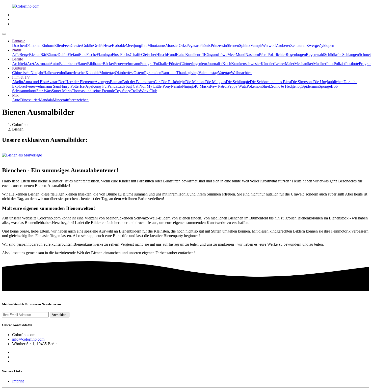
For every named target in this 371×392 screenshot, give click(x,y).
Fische (91, 54)
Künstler (267, 63)
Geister (76, 45)
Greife (98, 45)
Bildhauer (95, 63)
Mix (15, 95)
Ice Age (86, 86)
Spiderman (310, 86)
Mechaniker (303, 63)
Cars (157, 82)
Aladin (17, 82)
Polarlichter (277, 54)
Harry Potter (70, 86)
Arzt (30, 63)
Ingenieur (199, 63)
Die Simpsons (302, 82)
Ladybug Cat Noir (132, 86)
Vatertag (224, 73)
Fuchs (125, 54)
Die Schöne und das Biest (270, 82)
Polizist (339, 63)
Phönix (205, 45)
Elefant (73, 54)
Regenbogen (296, 54)
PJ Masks (202, 86)
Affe (15, 54)
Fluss (116, 54)
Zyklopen (326, 45)
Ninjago (188, 86)
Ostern (139, 73)
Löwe (222, 54)
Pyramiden (152, 73)
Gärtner (186, 63)
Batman (116, 82)
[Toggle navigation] (4, 34)
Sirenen (233, 45)
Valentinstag (208, 73)
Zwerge (312, 45)
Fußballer (161, 63)
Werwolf (269, 45)
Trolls (135, 91)
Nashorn (252, 54)
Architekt (19, 63)
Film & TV (21, 77)
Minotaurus (156, 45)
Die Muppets (215, 82)
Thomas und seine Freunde (93, 91)
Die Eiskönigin (173, 82)
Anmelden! (59, 315)
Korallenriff (194, 54)
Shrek (266, 86)
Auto (16, 100)
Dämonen (33, 45)
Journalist (214, 63)
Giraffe (135, 54)
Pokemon (254, 86)
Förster (174, 63)
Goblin (87, 45)
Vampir (256, 45)
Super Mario (62, 91)
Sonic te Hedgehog (286, 86)
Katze (180, 54)
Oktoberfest (124, 73)
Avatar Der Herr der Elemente (71, 82)
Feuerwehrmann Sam (43, 86)
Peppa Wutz (237, 86)
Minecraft (60, 100)
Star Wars (44, 91)
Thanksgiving (187, 73)
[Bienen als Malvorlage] (22, 155)
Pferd (263, 54)
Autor (54, 63)
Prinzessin (219, 45)
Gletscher (148, 54)
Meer (231, 54)
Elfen (58, 45)
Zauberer (283, 45)
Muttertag (107, 73)
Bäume (52, 54)
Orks (183, 45)
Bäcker (108, 63)
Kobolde (119, 45)
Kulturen (19, 68)
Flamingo (104, 54)
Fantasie (18, 41)
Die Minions (195, 82)
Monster (172, 45)
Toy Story (123, 91)
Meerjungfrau (136, 45)
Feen (67, 45)
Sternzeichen (78, 100)
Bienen (34, 54)
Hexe (107, 45)
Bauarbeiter (68, 63)
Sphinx (244, 45)
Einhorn (47, 45)
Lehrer (279, 63)
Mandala (46, 100)
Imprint (18, 381)
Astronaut (42, 63)
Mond (240, 54)
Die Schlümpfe (238, 82)
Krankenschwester (246, 63)
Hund (171, 54)
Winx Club (148, 91)
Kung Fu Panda (104, 86)
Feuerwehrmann (127, 63)
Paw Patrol (218, 86)
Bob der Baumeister (138, 82)
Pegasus (193, 45)
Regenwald (315, 54)
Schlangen (350, 54)
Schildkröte (333, 54)
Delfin (63, 54)
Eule (82, 54)
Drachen (19, 45)
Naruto (176, 86)
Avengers (102, 82)
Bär (43, 54)
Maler (289, 63)
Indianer (67, 73)
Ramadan (168, 73)
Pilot (330, 63)
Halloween (52, 73)
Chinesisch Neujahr (27, 73)
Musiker (319, 63)
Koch (226, 63)
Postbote (352, 63)
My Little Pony (159, 86)
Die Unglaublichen (328, 82)
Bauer (82, 63)
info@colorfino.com (28, 339)
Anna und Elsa (35, 82)
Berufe (17, 59)
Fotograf (147, 63)
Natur (16, 50)
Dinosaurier (29, 100)
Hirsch (161, 54)
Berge (24, 54)
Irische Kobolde (86, 73)
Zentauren (298, 45)
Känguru (211, 54)
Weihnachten (241, 73)
